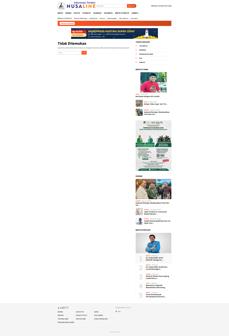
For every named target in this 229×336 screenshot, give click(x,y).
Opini (137, 94)
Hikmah (146, 110)
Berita (148, 256)
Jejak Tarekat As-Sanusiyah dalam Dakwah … (155, 213)
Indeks (60, 312)
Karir (96, 312)
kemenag (142, 50)
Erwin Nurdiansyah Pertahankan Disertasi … (156, 295)
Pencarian (131, 6)
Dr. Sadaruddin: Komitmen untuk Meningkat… (156, 268)
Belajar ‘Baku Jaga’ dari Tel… (156, 104)
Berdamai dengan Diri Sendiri (148, 96)
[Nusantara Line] (76, 6)
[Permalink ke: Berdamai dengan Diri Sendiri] (153, 82)
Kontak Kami (81, 319)
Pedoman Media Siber (66, 322)
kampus (142, 62)
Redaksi (61, 315)
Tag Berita (143, 46)
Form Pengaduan (101, 319)
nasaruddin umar (146, 54)
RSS (119, 311)
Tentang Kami (63, 319)
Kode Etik (80, 312)
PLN (140, 58)
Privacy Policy (81, 315)
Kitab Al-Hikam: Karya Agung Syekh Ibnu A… (157, 277)
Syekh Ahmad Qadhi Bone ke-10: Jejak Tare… (157, 222)
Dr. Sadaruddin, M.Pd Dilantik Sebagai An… (155, 259)
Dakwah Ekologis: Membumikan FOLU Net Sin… (156, 113)
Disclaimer (98, 315)
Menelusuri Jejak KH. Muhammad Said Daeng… (156, 286)
